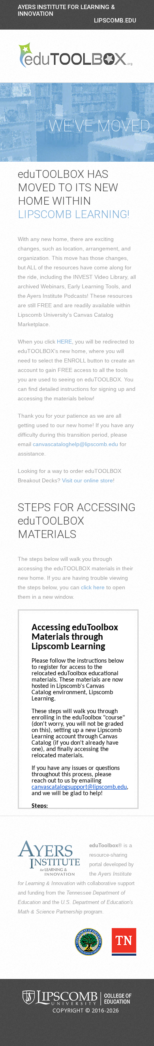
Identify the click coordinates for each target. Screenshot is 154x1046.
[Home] (75, 54)
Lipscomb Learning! (74, 214)
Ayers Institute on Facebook (51, 1022)
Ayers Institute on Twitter (69, 1022)
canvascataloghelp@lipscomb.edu (75, 444)
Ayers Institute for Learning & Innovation (66, 10)
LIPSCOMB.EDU (115, 20)
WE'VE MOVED (99, 126)
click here (93, 587)
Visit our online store (87, 480)
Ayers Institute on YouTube (88, 1022)
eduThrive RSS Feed (106, 1022)
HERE (64, 341)
